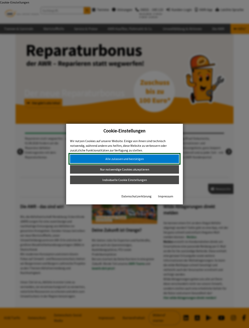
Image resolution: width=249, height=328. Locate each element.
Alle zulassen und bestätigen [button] (124, 159)
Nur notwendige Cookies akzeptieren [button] (124, 169)
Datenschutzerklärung (136, 196)
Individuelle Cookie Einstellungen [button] (124, 180)
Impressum (165, 196)
